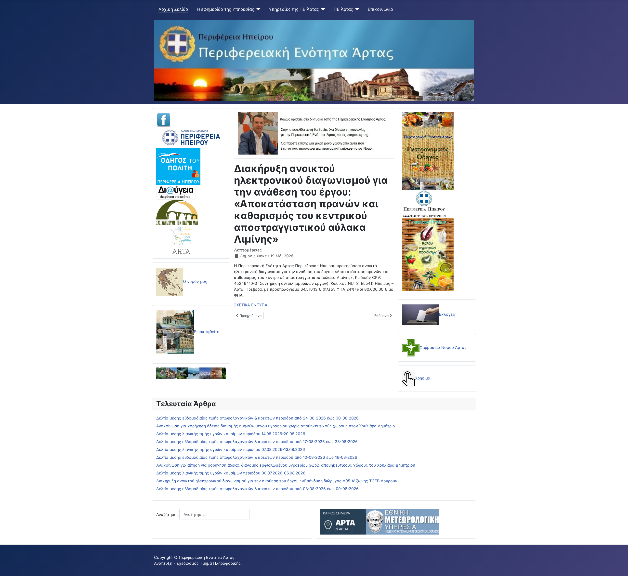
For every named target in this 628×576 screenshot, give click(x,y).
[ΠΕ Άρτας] (356, 9)
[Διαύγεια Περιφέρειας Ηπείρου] (176, 191)
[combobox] (214, 514)
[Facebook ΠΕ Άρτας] (163, 119)
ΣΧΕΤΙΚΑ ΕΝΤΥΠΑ (250, 304)
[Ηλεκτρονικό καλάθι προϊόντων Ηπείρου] (424, 203)
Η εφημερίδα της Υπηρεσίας (225, 9)
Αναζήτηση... (167, 514)
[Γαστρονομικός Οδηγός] (428, 150)
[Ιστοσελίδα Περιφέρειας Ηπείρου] (191, 137)
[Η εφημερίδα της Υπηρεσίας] (257, 9)
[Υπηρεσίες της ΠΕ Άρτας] (322, 9)
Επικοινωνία (380, 9)
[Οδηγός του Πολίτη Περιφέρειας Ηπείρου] (178, 166)
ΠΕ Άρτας (343, 9)
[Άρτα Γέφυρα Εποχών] (181, 239)
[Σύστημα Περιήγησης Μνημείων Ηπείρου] (177, 211)
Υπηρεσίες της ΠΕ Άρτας (294, 9)
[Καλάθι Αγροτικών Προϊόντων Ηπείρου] (428, 254)
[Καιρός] (379, 521)
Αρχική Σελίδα (173, 9)
